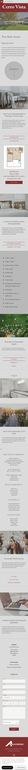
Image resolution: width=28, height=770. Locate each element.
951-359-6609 (9, 1)
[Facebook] (14, 755)
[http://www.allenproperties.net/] (14, 743)
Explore (14, 69)
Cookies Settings (21, 767)
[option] (14, 166)
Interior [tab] (14, 359)
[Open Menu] (0, 1)
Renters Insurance (14, 582)
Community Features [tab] (14, 247)
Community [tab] (14, 362)
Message (4, 706)
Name (4, 678)
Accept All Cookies (7, 767)
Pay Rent (14, 576)
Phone (4, 689)
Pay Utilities (14, 579)
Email (4, 684)
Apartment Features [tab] (14, 243)
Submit (14, 729)
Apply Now (14, 182)
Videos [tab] (14, 366)
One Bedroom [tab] (14, 137)
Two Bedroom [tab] (14, 141)
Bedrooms (5, 695)
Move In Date (5, 700)
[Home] (14, 7)
